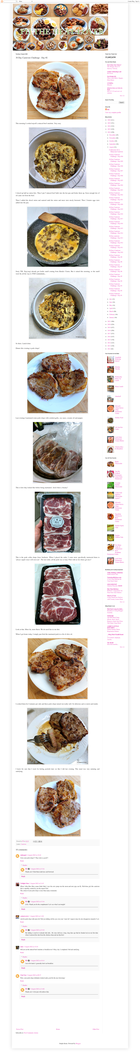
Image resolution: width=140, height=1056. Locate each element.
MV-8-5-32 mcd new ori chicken (114, 92)
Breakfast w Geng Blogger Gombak (115, 611)
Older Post (96, 1029)
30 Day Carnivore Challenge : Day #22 (116, 194)
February (112, 314)
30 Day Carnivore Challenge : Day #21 (116, 198)
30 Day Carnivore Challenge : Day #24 (116, 184)
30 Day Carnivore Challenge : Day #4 (115, 280)
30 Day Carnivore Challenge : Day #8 (115, 261)
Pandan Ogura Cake (119, 526)
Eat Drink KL (111, 76)
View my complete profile (113, 112)
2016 (109, 336)
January (111, 317)
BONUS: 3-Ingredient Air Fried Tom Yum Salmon (114, 591)
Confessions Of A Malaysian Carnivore (116, 151)
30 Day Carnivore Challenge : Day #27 (116, 170)
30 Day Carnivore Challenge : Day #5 (115, 275)
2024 (109, 126)
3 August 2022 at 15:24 (31, 947)
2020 (109, 324)
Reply (22, 861)
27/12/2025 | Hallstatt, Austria (113, 638)
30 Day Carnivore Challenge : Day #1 (115, 294)
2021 (109, 321)
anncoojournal (112, 584)
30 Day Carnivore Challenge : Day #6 (115, 270)
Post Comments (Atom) (31, 1033)
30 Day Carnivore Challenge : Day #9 (115, 256)
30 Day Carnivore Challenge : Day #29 (116, 160)
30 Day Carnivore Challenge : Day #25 (116, 179)
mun (21, 946)
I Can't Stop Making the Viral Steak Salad (114, 580)
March (111, 311)
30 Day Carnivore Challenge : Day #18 (116, 213)
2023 (109, 129)
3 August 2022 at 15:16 (37, 869)
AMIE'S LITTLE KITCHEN (113, 627)
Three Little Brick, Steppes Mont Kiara (115, 79)
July (110, 299)
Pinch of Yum (111, 595)
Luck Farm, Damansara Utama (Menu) (119, 439)
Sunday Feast (119, 418)
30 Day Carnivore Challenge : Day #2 (115, 289)
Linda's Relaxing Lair (114, 71)
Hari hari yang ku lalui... (115, 609)
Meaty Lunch (119, 386)
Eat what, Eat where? (114, 65)
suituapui (23, 855)
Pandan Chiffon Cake (119, 536)
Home (58, 1029)
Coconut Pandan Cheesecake (118, 484)
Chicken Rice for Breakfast (119, 448)
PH (26, 869)
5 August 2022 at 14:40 (37, 989)
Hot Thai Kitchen (112, 589)
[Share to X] (38, 841)
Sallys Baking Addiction (115, 572)
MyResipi (110, 616)
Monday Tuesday (117, 368)
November (112, 138)
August (111, 147)
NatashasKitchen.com (114, 577)
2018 (109, 330)
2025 (109, 123)
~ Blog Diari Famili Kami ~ (115, 635)
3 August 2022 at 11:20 (36, 916)
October (112, 141)
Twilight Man (24, 883)
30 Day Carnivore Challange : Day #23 (116, 189)
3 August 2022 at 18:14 (37, 960)
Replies (25, 865)
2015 (109, 340)
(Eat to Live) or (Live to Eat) (114, 89)
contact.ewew (24, 916)
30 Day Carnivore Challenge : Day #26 (116, 174)
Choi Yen (23, 975)
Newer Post (19, 1029)
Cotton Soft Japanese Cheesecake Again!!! (118, 495)
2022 (109, 132)
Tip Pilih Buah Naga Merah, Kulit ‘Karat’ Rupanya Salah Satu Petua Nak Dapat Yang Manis (115, 620)
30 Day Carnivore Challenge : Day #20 (116, 203)
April (111, 308)
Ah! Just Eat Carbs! (118, 428)
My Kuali (110, 642)
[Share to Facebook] (39, 841)
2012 (109, 349)
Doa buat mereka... (113, 644)
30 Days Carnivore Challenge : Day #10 (116, 251)
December (112, 135)
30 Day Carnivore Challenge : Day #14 (116, 232)
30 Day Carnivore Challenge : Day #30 (116, 155)
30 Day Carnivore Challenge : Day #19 (116, 208)
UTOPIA (110, 83)
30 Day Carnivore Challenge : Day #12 (116, 242)
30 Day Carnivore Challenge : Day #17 (116, 218)
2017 (109, 333)
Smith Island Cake (112, 574)
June (110, 302)
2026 (109, 120)
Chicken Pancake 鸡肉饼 (114, 586)
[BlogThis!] (36, 841)
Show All (122, 95)
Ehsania (109, 85)
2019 (109, 327)
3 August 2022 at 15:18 (37, 930)
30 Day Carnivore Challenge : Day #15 (116, 227)
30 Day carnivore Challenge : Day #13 (116, 237)
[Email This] (34, 841)
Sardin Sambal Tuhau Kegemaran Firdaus (113, 630)
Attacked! (118, 396)
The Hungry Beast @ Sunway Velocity (113, 67)
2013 (109, 346)
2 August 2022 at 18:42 (34, 855)
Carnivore (23, 844)
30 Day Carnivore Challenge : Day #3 (115, 285)
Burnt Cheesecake (118, 462)
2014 (109, 343)
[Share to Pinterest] (41, 841)
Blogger (78, 1043)
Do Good (110, 73)
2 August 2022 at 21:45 (37, 883)
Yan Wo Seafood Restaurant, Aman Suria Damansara (118, 475)
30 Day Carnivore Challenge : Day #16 (116, 222)
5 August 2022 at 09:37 (34, 975)
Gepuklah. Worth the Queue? (118, 359)
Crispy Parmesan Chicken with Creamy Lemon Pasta (115, 598)
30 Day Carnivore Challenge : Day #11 (116, 246)
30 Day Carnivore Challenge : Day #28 (116, 165)
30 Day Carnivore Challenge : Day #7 (115, 266)
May (110, 305)
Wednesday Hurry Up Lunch (118, 378)
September (112, 144)
